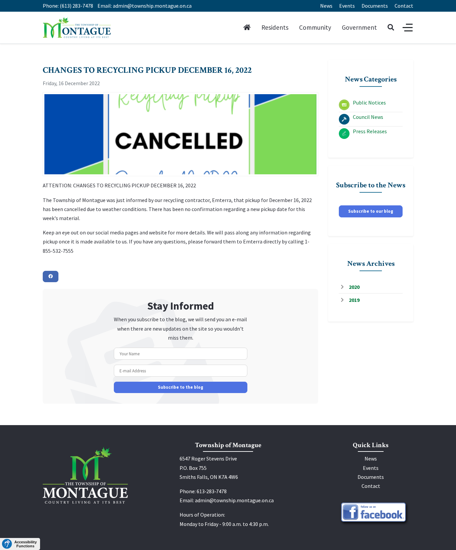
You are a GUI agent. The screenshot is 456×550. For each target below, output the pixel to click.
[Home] (247, 27)
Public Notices (369, 102)
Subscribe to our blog (370, 211)
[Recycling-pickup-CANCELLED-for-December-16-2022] (180, 134)
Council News (368, 117)
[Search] (390, 27)
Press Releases (370, 131)
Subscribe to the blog (180, 387)
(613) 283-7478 (76, 5)
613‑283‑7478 (212, 491)
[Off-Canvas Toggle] (408, 28)
